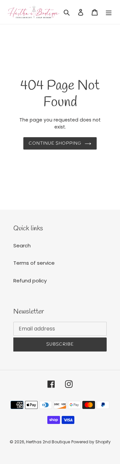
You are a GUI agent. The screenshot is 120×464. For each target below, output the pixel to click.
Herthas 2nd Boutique (48, 442)
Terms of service (34, 262)
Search (22, 245)
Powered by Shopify (91, 442)
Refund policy (30, 280)
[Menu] (109, 12)
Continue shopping (55, 143)
